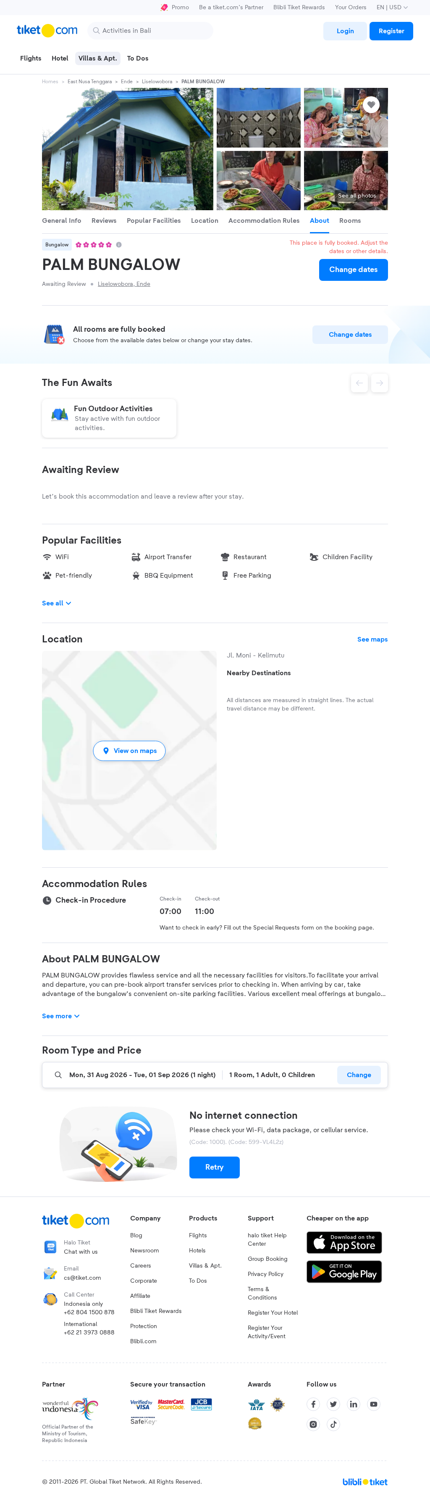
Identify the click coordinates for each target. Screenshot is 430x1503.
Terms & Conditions (262, 1294)
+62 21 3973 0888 (89, 1333)
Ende (127, 81)
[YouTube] (373, 1404)
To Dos (198, 1281)
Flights (198, 1235)
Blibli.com (143, 1341)
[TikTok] (333, 1424)
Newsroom (144, 1251)
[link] (345, 31)
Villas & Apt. (205, 1266)
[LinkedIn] (353, 1404)
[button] (129, 751)
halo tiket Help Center (267, 1240)
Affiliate (140, 1296)
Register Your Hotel (273, 1313)
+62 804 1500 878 (89, 1312)
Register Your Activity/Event (267, 1332)
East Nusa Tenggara (90, 81)
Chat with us (81, 1252)
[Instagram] (313, 1424)
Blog (136, 1235)
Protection (143, 1326)
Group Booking (268, 1259)
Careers (140, 1266)
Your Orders (351, 7)
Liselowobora (157, 81)
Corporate (143, 1281)
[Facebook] (313, 1404)
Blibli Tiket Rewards (299, 7)
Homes (50, 81)
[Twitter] (333, 1404)
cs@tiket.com (82, 1278)
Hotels (197, 1251)
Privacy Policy (265, 1274)
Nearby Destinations (259, 673)
